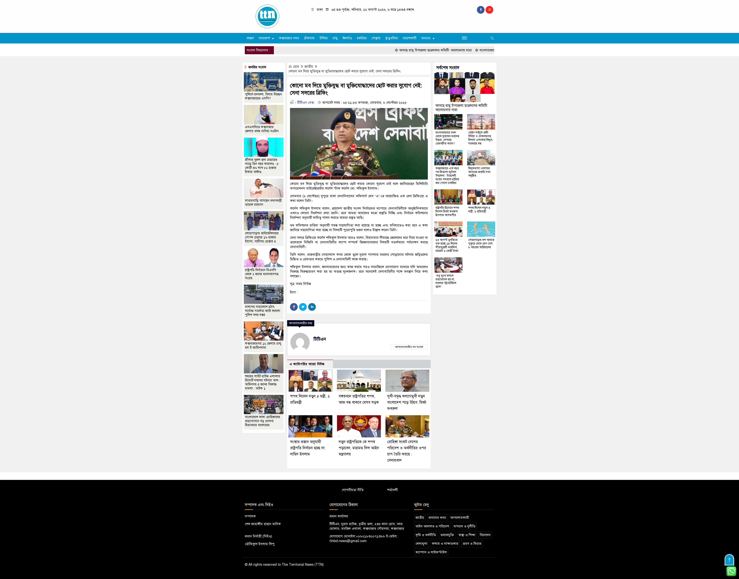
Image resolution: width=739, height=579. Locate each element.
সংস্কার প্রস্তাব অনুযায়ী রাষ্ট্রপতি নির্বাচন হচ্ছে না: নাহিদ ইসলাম (307, 448)
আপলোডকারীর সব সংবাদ (409, 347)
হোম (296, 66)
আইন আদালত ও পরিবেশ (432, 526)
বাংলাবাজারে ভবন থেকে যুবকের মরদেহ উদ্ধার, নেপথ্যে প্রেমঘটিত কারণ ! (447, 138)
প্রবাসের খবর (437, 518)
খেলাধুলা (421, 543)
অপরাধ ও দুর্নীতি (464, 526)
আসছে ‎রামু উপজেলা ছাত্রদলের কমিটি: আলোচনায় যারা (412, 50)
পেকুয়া (376, 38)
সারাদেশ (264, 38)
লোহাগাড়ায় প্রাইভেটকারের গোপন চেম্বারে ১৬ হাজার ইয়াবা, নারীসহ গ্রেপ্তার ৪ (262, 237)
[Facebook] (294, 307)
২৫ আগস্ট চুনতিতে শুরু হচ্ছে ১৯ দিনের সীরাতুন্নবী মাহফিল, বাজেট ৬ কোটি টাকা (447, 245)
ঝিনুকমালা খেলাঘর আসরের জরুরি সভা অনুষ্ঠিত (479, 172)
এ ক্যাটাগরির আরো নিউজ (307, 364)
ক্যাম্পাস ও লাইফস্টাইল (431, 552)
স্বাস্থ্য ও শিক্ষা (466, 535)
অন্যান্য (426, 38)
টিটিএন (319, 339)
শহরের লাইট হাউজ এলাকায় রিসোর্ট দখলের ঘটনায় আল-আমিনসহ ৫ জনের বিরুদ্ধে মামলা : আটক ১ (262, 382)
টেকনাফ (309, 38)
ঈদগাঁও (347, 38)
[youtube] (489, 10)
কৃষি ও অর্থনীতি (425, 535)
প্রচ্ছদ (250, 38)
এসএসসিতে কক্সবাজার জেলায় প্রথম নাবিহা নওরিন (261, 129)
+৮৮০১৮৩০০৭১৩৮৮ (370, 536)
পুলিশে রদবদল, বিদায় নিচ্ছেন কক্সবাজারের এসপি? (263, 96)
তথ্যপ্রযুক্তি (447, 535)
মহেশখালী (409, 38)
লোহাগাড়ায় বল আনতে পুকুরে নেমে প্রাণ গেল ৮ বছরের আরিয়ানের (481, 243)
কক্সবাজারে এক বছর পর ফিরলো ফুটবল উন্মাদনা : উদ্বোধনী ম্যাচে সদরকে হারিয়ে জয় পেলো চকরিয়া (447, 175)
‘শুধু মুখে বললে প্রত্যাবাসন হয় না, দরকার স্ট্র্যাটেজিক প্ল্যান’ (446, 281)
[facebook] (481, 10)
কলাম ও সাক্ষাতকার (445, 543)
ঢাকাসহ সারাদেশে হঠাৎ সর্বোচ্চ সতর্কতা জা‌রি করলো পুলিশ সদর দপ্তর (262, 311)
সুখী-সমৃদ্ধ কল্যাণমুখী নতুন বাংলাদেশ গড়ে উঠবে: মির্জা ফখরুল (406, 402)
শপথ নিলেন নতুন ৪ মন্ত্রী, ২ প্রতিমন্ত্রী (479, 209)
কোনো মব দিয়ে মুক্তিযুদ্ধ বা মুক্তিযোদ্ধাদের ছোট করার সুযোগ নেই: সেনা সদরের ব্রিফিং (344, 71)
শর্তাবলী (392, 490)
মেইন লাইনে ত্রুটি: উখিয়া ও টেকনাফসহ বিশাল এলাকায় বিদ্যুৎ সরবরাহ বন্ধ (480, 138)
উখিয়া (323, 38)
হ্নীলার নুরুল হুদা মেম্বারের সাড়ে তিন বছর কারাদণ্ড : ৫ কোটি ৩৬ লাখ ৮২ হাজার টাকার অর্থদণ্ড (261, 166)
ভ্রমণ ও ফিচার (472, 543)
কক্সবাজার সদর (289, 38)
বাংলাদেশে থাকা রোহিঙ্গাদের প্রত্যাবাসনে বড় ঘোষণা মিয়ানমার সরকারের (262, 421)
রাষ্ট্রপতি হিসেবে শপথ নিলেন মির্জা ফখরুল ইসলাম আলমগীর (447, 211)
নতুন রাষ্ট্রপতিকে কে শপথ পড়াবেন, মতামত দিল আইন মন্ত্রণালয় (359, 448)
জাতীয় (308, 66)
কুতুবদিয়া (391, 38)
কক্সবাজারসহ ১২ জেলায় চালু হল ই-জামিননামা (263, 346)
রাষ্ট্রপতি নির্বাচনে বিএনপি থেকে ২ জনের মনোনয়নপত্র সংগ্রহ (261, 274)
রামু (335, 38)
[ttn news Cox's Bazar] (274, 16)
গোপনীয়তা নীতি (353, 490)
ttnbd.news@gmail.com (348, 541)
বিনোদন (485, 535)
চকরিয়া (362, 38)
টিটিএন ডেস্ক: (305, 102)
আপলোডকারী (459, 518)
